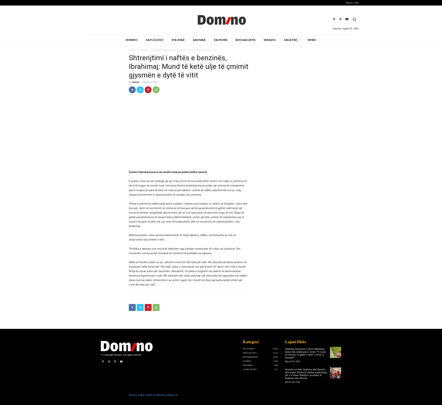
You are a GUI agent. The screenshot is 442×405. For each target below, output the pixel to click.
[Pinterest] (148, 89)
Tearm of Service (155, 394)
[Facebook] (334, 19)
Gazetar (136, 82)
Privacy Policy (137, 394)
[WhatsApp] (156, 89)
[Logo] (221, 19)
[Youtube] (347, 19)
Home (132, 50)
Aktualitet (142, 50)
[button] (354, 19)
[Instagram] (109, 361)
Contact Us (171, 394)
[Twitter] (340, 19)
